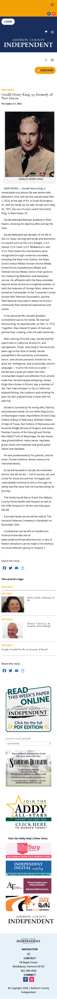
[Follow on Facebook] (49, 14)
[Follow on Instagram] (54, 14)
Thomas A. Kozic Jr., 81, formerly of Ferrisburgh (39, 624)
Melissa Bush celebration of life (40, 599)
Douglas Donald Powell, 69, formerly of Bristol (24, 649)
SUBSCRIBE (46, 70)
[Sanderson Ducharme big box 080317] (28, 785)
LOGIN (8, 21)
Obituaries (7, 89)
